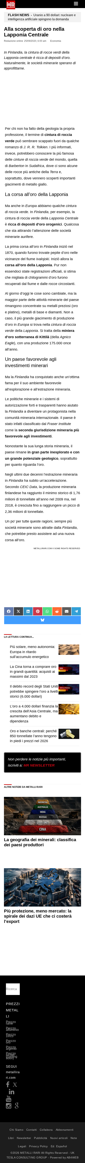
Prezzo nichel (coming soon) (11, 1056)
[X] (15, 1085)
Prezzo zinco (11, 1035)
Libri (11, 1138)
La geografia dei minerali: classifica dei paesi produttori (40, 842)
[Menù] (76, 4)
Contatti (31, 1129)
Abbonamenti (65, 1129)
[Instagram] (8, 1107)
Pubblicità (40, 1138)
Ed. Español (59, 1146)
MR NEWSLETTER (39, 765)
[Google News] (16, 1107)
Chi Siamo (16, 1129)
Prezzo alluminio (12, 1029)
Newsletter (24, 1138)
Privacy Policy (38, 1146)
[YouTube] (8, 1100)
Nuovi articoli (59, 1138)
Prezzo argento (11, 1047)
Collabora (46, 1129)
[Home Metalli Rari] (10, 8)
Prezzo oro (11, 1041)
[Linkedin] (11, 1092)
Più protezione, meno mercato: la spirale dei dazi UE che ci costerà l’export (38, 916)
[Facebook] (8, 1085)
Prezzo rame (11, 1022)
